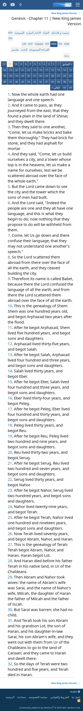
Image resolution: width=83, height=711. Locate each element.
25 (70, 75)
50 (64, 87)
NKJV (54, 44)
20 (28, 70)
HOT (30, 44)
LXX (24, 44)
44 (28, 81)
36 (4, 75)
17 (46, 70)
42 (40, 81)
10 (15, 64)
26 (64, 75)
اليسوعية (19, 33)
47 (10, 81)
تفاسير (15, 49)
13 (70, 70)
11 (9, 64)
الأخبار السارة (33, 33)
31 (34, 75)
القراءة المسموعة (39, 49)
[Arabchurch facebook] (4, 5)
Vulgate (39, 44)
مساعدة (21, 697)
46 (16, 81)
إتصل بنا (76, 697)
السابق (66, 64)
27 (58, 75)
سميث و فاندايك (60, 33)
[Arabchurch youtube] (12, 5)
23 (10, 70)
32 (28, 75)
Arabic (74, 691)
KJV (60, 44)
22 (16, 70)
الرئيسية (10, 697)
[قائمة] (77, 5)
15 (58, 70)
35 (10, 75)
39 (58, 81)
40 (52, 81)
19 (34, 70)
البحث (24, 49)
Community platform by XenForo (49, 707)
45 (22, 81)
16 (52, 70)
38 (64, 81)
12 (4, 64)
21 (22, 70)
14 (64, 70)
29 (46, 75)
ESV (10, 38)
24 (4, 70)
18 (40, 70)
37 (70, 81)
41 (46, 81)
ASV (10, 32)
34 (16, 75)
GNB (66, 44)
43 (34, 81)
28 (52, 75)
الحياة (46, 33)
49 (70, 87)
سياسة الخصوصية (38, 697)
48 (4, 81)
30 (40, 75)
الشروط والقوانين (59, 697)
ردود (66, 55)
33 (22, 75)
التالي (56, 87)
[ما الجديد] (20, 4)
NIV (47, 44)
